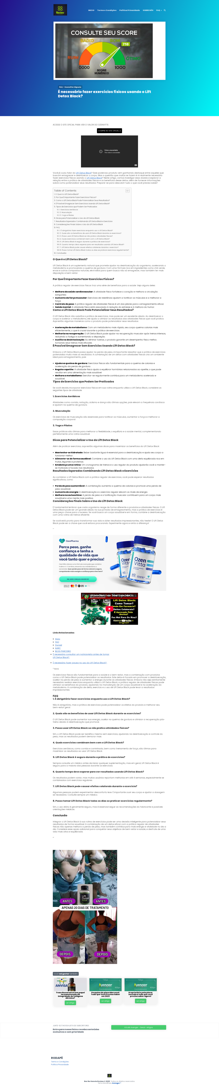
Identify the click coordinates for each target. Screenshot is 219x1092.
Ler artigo (70, 1003)
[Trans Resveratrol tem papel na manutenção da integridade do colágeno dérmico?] (70, 990)
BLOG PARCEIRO (63, 651)
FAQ (158, 10)
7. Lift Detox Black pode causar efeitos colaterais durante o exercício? (89, 247)
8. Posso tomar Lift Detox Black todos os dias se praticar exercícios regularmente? (94, 250)
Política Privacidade (129, 10)
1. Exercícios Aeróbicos (69, 210)
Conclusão (61, 253)
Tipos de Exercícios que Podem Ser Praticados (76, 206)
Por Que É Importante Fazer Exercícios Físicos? (76, 197)
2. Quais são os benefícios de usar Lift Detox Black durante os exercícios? (90, 233)
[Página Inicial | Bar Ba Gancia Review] (60, 15)
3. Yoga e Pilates (67, 215)
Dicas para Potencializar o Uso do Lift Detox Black (77, 218)
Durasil (58, 645)
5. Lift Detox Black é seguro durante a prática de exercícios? (85, 242)
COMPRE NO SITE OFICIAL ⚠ (109, 130)
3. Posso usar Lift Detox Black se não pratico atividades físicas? (86, 236)
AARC (58, 648)
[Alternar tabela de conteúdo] (126, 191)
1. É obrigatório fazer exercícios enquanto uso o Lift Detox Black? (86, 230)
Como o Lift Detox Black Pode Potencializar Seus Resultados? (83, 200)
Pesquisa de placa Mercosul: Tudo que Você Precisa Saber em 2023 (105, 994)
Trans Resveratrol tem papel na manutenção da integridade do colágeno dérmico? (70, 995)
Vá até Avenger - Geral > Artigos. (138, 1027)
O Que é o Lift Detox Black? (67, 194)
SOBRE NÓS (148, 10)
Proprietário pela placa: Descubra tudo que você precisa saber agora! (141, 994)
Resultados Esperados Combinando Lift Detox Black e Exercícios (84, 221)
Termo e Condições (106, 10)
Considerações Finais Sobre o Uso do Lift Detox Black (79, 224)
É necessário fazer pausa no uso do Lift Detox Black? (80, 662)
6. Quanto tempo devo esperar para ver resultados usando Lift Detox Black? (92, 244)
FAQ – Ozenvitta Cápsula (70, 87)
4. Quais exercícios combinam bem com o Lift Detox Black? (85, 239)
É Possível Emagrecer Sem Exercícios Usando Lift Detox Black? (83, 203)
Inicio (57, 639)
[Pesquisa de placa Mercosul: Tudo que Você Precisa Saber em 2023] (105, 990)
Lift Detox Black (83, 172)
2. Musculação (66, 212)
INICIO (91, 10)
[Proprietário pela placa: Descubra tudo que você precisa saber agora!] (140, 990)
